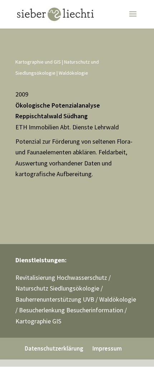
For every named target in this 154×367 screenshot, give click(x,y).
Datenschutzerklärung (54, 348)
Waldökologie (73, 73)
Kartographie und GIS (38, 62)
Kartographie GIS (38, 321)
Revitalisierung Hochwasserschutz (61, 277)
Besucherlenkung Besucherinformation (71, 310)
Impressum (107, 348)
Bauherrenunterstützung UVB (54, 299)
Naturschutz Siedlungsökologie (57, 288)
